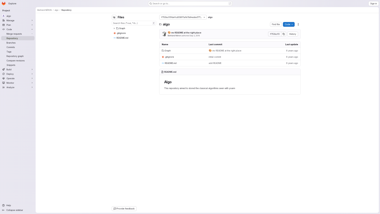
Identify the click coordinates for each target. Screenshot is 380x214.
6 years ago (292, 50)
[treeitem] (134, 28)
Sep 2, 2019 (195, 35)
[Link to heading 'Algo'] (173, 82)
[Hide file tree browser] (114, 17)
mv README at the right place (184, 32)
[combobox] (134, 23)
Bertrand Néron (174, 35)
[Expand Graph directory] (114, 28)
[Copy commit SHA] (283, 34)
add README (215, 63)
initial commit (215, 57)
